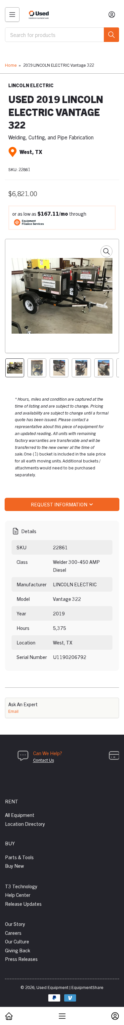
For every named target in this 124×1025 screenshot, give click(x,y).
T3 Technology (21, 886)
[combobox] (62, 34)
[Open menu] (12, 14)
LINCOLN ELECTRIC (31, 85)
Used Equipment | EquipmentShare (69, 987)
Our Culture (17, 941)
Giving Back (17, 950)
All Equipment (19, 815)
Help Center (17, 895)
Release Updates (23, 903)
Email (13, 711)
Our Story (15, 924)
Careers (13, 933)
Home (11, 65)
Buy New (14, 865)
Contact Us (43, 760)
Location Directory (25, 824)
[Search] (111, 35)
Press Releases (21, 959)
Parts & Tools (19, 857)
